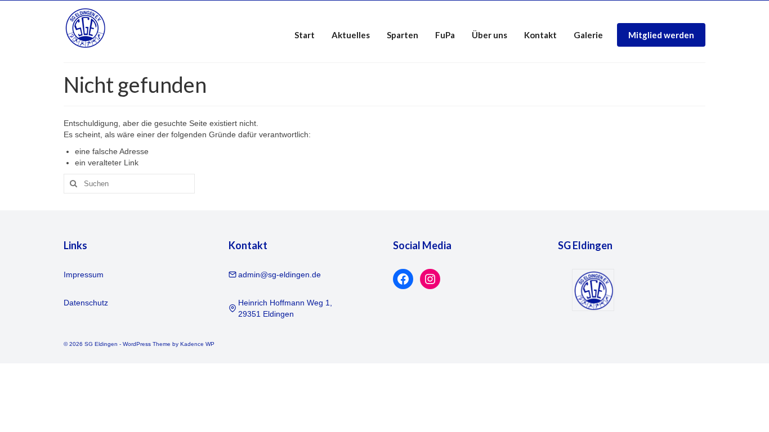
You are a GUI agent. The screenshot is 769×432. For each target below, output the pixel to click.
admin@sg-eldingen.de (279, 274)
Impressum (84, 274)
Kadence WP (197, 344)
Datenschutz (86, 302)
